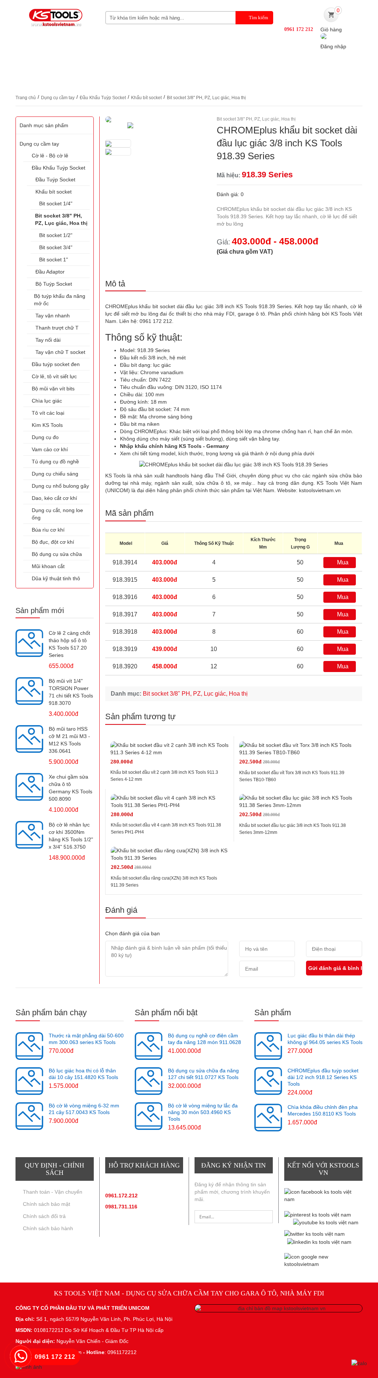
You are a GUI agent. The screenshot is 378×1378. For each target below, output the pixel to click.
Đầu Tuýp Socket (55, 179)
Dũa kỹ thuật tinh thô (56, 578)
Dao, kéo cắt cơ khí (54, 498)
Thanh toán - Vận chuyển (52, 1192)
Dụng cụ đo (45, 437)
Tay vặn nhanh (52, 316)
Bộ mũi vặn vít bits (53, 389)
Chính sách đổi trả (44, 1216)
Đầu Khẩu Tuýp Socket (103, 97)
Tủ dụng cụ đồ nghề (55, 461)
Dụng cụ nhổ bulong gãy (60, 486)
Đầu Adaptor (50, 272)
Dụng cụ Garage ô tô (284, 64)
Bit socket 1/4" (55, 203)
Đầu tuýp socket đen (56, 364)
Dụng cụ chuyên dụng (206, 64)
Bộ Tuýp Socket (53, 284)
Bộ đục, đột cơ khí (53, 542)
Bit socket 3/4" (55, 247)
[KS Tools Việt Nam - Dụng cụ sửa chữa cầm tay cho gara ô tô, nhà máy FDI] (55, 21)
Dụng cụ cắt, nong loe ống (57, 514)
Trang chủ (26, 97)
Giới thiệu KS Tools (67, 64)
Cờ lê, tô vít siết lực (54, 376)
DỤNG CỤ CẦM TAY (135, 64)
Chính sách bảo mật (46, 1204)
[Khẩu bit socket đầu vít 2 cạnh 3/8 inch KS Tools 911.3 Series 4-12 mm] (169, 748)
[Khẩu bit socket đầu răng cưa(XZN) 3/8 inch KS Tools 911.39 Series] (169, 854)
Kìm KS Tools (47, 425)
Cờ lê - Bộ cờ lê (50, 156)
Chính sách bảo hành (48, 1228)
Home (23, 64)
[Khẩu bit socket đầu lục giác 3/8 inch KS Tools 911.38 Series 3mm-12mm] (298, 801)
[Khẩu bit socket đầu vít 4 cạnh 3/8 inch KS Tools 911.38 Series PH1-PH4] (169, 801)
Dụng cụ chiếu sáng (55, 474)
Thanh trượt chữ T (57, 328)
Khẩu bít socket (146, 97)
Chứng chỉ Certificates (56, 79)
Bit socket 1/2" (55, 235)
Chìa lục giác (47, 401)
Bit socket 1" (53, 259)
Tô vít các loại (48, 413)
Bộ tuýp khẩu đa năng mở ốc (59, 299)
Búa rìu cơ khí (48, 530)
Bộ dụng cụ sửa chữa (57, 554)
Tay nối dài (48, 340)
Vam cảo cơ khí (50, 449)
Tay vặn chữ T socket (60, 352)
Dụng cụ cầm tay (58, 97)
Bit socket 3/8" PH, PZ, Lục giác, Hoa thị (206, 97)
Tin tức (340, 64)
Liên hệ (116, 79)
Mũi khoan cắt (48, 566)
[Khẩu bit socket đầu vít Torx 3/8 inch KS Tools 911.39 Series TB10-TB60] (298, 748)
